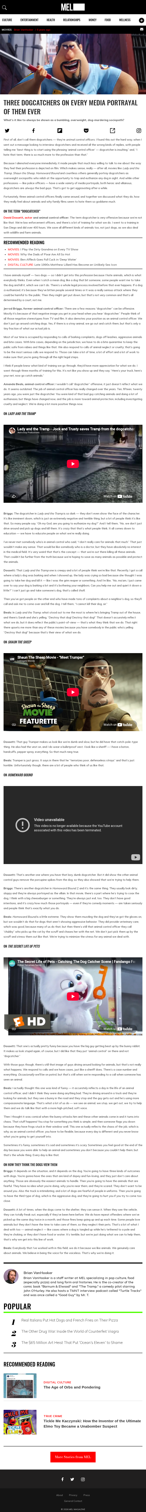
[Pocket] (86, 130)
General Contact (73, 1501)
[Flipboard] (59, 130)
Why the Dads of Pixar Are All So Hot (39, 254)
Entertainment (29, 20)
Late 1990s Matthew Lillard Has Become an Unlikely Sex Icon (62, 264)
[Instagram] (138, 130)
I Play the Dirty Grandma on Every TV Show (43, 249)
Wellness (125, 20)
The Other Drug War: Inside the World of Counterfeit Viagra (70, 1331)
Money (93, 20)
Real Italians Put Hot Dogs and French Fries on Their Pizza (69, 1320)
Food (108, 20)
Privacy (73, 1495)
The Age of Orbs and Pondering (72, 1387)
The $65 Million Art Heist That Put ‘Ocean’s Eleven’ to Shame (72, 1342)
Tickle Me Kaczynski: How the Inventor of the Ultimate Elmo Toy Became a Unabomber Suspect (92, 1423)
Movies (7, 29)
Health (51, 20)
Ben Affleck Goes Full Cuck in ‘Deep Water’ (42, 259)
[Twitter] (7, 130)
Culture (7, 20)
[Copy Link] (112, 130)
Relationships (71, 20)
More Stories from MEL (73, 1457)
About (59, 1495)
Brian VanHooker (23, 29)
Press (87, 1495)
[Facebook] (33, 130)
